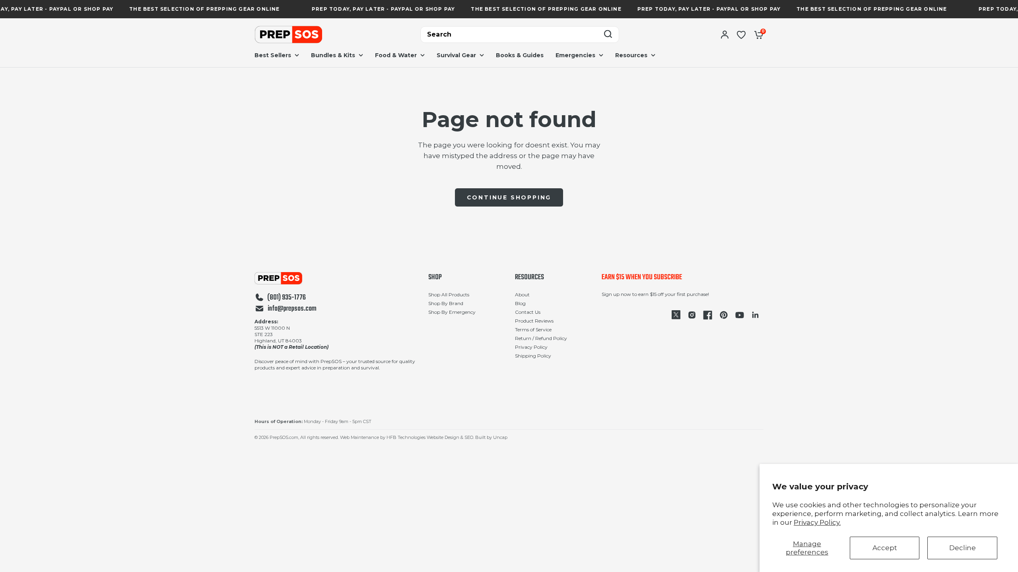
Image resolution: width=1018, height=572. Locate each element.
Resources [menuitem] (631, 55)
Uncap (500, 437)
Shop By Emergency (452, 312)
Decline (962, 548)
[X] (676, 315)
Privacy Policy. (817, 522)
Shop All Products (448, 295)
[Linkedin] (756, 315)
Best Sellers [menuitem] (272, 55)
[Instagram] (692, 315)
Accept (884, 548)
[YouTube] (740, 315)
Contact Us (527, 312)
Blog (520, 303)
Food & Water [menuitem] (396, 55)
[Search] (608, 34)
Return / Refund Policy (541, 338)
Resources (529, 277)
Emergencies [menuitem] (575, 55)
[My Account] (724, 34)
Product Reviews (534, 321)
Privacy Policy (531, 347)
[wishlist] (741, 34)
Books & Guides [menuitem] (520, 55)
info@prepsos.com (292, 309)
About (522, 295)
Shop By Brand (445, 303)
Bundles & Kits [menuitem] (333, 55)
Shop (435, 277)
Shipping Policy (533, 356)
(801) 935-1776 (286, 297)
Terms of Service (533, 329)
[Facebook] (708, 315)
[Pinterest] (724, 315)
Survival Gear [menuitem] (456, 55)
